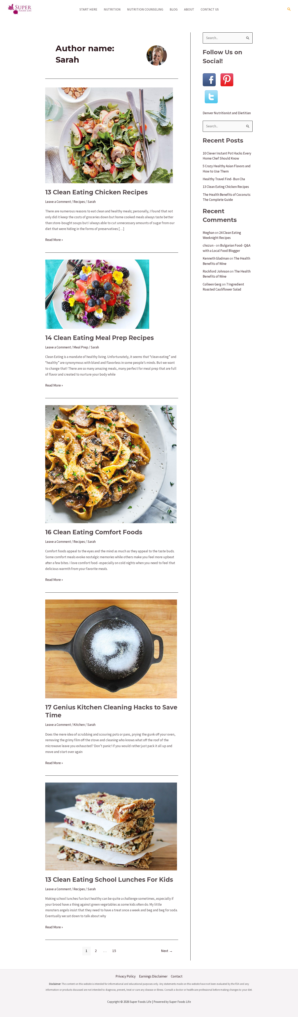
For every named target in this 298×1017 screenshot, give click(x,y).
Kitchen (79, 724)
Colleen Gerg (212, 284)
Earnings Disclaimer (153, 976)
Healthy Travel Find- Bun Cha (224, 179)
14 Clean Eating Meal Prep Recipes (99, 338)
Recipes (79, 201)
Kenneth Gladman (216, 258)
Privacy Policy (126, 976)
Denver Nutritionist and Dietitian (227, 113)
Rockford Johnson (216, 271)
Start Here (88, 9)
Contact (176, 976)
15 (114, 950)
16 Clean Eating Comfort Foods (93, 532)
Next (167, 950)
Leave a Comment (58, 201)
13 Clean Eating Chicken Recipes (96, 192)
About (189, 9)
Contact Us (210, 9)
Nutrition (112, 9)
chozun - (209, 245)
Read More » (54, 240)
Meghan (208, 232)
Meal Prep (80, 347)
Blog (174, 9)
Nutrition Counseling (145, 9)
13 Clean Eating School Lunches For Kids (109, 879)
